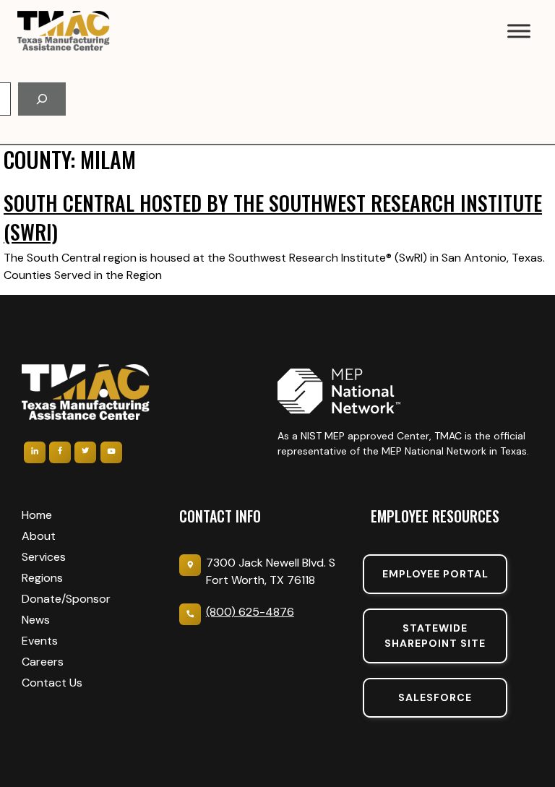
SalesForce (435, 697)
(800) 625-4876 (250, 611)
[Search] (42, 99)
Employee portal (435, 573)
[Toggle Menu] (518, 31)
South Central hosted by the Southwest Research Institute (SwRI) (273, 217)
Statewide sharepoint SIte (435, 636)
